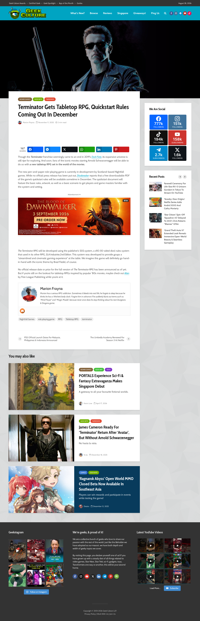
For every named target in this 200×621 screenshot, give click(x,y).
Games (83, 473)
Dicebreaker (83, 175)
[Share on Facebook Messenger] (52, 149)
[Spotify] (116, 576)
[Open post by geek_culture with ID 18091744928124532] (17, 575)
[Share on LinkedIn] (104, 149)
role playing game (46, 319)
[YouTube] (87, 576)
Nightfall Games (27, 319)
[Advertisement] (75, 136)
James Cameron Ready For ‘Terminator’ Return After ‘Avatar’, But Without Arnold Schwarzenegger (106, 432)
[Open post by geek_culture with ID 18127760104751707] (54, 550)
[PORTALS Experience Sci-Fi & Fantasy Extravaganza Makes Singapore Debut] (41, 386)
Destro (86, 506)
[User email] (22, 310)
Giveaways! (139, 13)
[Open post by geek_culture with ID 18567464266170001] (36, 575)
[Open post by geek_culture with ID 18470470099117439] (17, 550)
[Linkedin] (98, 576)
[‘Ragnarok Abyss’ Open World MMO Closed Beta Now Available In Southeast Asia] (41, 489)
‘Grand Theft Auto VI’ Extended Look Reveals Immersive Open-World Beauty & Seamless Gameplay (175, 236)
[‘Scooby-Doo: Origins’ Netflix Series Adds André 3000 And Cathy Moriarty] (155, 201)
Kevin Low (87, 403)
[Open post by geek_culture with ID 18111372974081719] (54, 575)
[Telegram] (104, 576)
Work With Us (102, 614)
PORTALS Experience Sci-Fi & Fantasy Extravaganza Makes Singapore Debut (101, 381)
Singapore (122, 13)
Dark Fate (96, 156)
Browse (94, 13)
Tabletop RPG (72, 319)
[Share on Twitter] (70, 149)
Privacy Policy (90, 614)
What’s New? (77, 13)
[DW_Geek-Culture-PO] (74, 216)
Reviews (107, 13)
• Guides (78, 3)
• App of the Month (65, 3)
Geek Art (98, 370)
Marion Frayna (28, 122)
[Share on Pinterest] (121, 149)
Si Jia (85, 455)
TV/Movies (50, 99)
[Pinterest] (110, 576)
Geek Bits (38, 99)
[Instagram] (81, 576)
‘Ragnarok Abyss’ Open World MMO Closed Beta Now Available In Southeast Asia (106, 484)
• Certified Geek (33, 3)
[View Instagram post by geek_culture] (23, 560)
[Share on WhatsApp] (87, 149)
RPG (60, 319)
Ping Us (155, 13)
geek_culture (17, 542)
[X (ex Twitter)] (92, 576)
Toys (108, 370)
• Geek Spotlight (48, 3)
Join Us (112, 614)
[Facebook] (75, 576)
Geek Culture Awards (17, 3)
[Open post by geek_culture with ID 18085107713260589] (36, 550)
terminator (87, 319)
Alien (126, 273)
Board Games (25, 99)
